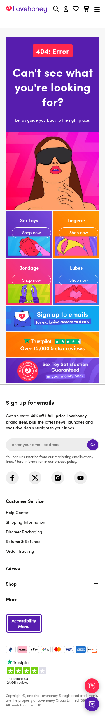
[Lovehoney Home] (26, 9)
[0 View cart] (86, 9)
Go (92, 445)
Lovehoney (53, 22)
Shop (11, 583)
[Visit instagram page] (57, 477)
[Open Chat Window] (92, 704)
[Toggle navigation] (97, 9)
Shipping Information (25, 522)
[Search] (56, 9)
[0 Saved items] (76, 9)
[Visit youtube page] (80, 477)
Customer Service (25, 501)
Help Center (17, 512)
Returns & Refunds (23, 541)
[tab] (52, 525)
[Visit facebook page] (12, 477)
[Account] (66, 9)
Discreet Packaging (24, 532)
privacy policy (65, 461)
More (12, 599)
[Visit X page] (35, 477)
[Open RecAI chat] (92, 685)
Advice (13, 568)
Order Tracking (20, 551)
